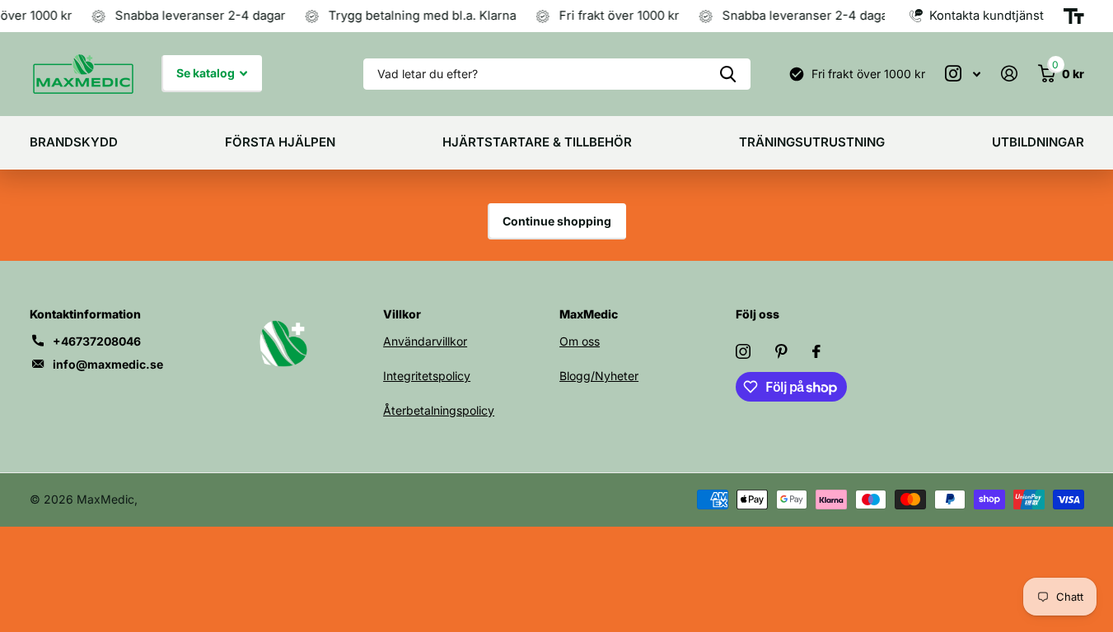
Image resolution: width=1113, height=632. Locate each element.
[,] (963, 73)
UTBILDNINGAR (1038, 142)
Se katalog (206, 73)
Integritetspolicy (426, 376)
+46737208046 (97, 341)
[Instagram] (743, 351)
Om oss (579, 341)
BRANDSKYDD (74, 142)
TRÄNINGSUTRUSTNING (812, 142)
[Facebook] (816, 351)
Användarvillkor (425, 341)
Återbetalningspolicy (438, 410)
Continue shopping (557, 221)
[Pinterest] (781, 351)
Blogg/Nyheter (598, 376)
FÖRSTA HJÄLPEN (280, 142)
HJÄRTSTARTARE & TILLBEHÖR (537, 142)
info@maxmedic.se (108, 364)
